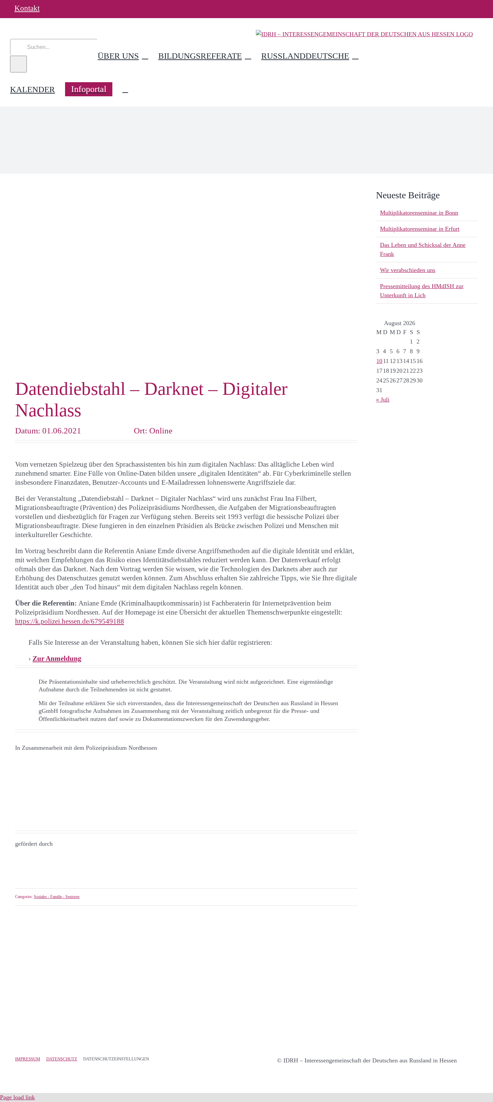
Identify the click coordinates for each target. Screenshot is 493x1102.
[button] (125, 89)
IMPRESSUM (27, 1058)
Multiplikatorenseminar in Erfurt (419, 228)
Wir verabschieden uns (407, 270)
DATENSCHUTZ (61, 1058)
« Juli (382, 399)
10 (379, 361)
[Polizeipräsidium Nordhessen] (48, 761)
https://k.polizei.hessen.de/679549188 (69, 621)
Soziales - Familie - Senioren (56, 896)
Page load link (17, 1097)
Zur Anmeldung (57, 658)
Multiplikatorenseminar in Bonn (419, 212)
